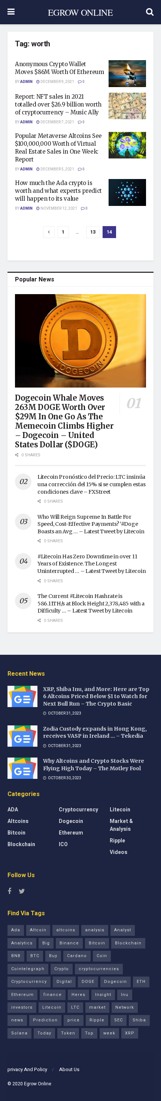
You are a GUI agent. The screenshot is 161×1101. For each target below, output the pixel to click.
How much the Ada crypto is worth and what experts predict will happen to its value (58, 190)
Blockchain (21, 844)
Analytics (22, 943)
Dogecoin (71, 821)
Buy (53, 956)
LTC (75, 1007)
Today (44, 1033)
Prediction (45, 1020)
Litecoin (120, 810)
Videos (118, 852)
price (73, 1020)
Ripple (117, 841)
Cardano (77, 956)
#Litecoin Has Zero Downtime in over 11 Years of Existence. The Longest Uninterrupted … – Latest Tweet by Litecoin (91, 563)
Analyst (122, 930)
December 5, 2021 (57, 169)
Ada (15, 930)
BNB (16, 956)
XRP (129, 1033)
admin (26, 81)
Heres (78, 994)
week (109, 1033)
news (17, 1020)
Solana (19, 1033)
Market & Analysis (121, 825)
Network (124, 1007)
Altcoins (17, 821)
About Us (69, 1069)
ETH (141, 981)
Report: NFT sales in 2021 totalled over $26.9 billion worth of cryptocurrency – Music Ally (58, 104)
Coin (102, 956)
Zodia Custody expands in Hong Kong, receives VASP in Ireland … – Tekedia (95, 732)
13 (92, 231)
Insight (103, 994)
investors (22, 1007)
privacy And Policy (27, 1069)
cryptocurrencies (99, 969)
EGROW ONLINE (80, 12)
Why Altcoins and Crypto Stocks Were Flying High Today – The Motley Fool (93, 765)
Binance (69, 943)
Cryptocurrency (78, 810)
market (97, 1007)
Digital (64, 981)
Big (46, 943)
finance (52, 994)
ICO (63, 844)
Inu (124, 994)
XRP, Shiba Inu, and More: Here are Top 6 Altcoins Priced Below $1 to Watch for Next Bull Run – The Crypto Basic (96, 696)
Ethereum (71, 833)
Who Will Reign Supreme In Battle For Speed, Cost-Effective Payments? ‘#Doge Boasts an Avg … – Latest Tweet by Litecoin (90, 524)
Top (89, 1033)
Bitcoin (16, 833)
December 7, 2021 (57, 122)
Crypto (61, 969)
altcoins (65, 930)
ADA (12, 810)
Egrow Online (37, 1083)
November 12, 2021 (58, 208)
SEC (118, 1020)
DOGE (88, 981)
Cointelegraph (28, 969)
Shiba (139, 1020)
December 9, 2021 (57, 81)
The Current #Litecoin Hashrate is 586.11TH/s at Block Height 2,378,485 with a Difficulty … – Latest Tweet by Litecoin (91, 603)
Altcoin (38, 930)
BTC (34, 956)
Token (68, 1033)
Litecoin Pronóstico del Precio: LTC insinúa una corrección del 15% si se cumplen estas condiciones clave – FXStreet (91, 484)
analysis (94, 930)
